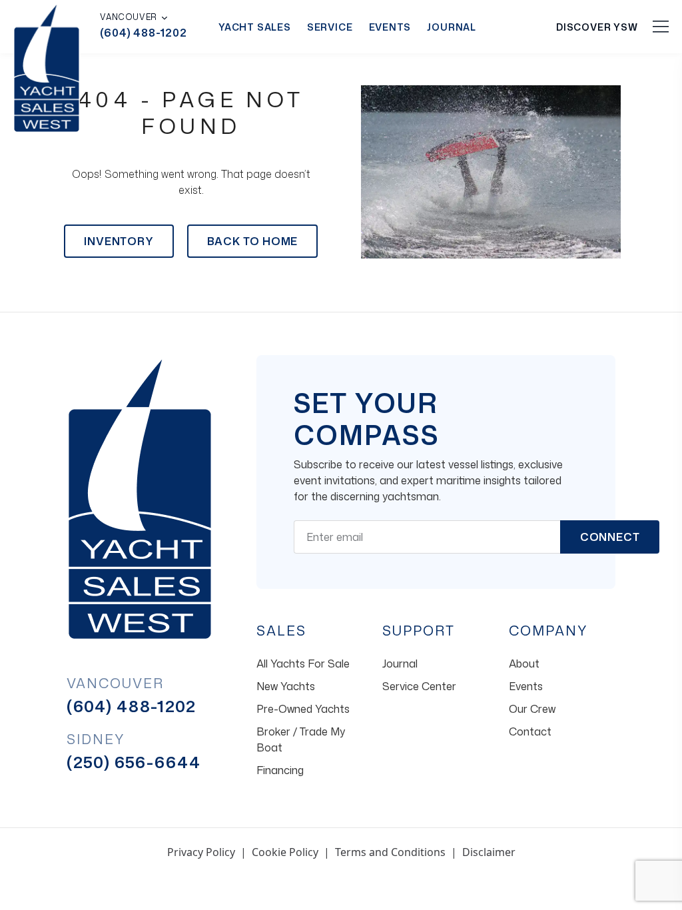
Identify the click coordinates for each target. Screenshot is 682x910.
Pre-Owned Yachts (303, 708)
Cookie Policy (285, 852)
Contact (530, 731)
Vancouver (128, 17)
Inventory (118, 241)
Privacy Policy (201, 852)
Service (330, 27)
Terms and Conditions (390, 852)
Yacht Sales (254, 27)
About (524, 663)
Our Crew (532, 708)
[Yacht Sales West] (46, 67)
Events (390, 27)
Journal (451, 27)
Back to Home (252, 241)
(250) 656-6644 (133, 762)
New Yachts (285, 686)
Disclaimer (488, 852)
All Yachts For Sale (303, 663)
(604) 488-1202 (143, 32)
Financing (280, 770)
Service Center (419, 686)
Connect (610, 537)
